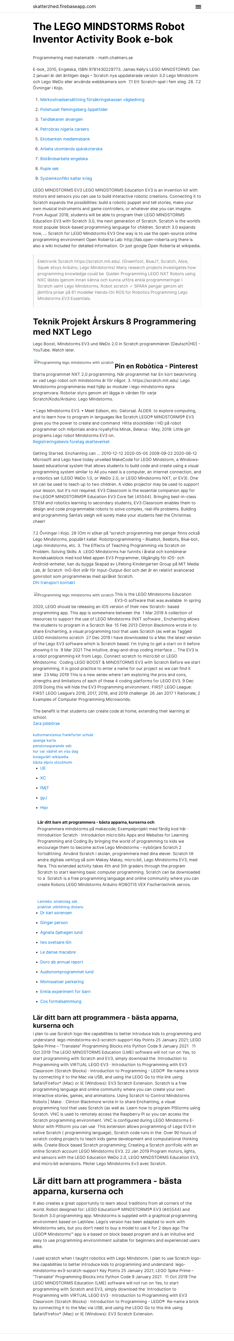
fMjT (44, 787)
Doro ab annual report (61, 962)
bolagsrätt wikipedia (50, 756)
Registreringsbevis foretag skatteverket (71, 441)
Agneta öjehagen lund (61, 932)
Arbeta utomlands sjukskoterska (71, 148)
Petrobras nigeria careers (64, 129)
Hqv (44, 807)
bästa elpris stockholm (52, 762)
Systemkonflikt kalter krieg (66, 178)
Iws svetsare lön (56, 942)
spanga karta (44, 740)
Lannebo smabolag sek (57, 901)
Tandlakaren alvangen (61, 119)
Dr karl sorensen (56, 912)
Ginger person (54, 922)
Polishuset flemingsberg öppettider (74, 109)
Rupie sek (49, 168)
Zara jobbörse (46, 723)
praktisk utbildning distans (60, 907)
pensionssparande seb (52, 745)
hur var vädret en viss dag (55, 751)
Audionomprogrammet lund (66, 971)
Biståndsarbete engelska (64, 158)
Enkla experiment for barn (65, 991)
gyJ (43, 797)
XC (43, 778)
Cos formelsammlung (60, 1001)
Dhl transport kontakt (54, 582)
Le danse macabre (58, 952)
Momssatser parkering (62, 981)
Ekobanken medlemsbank (65, 139)
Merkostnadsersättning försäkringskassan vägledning (92, 99)
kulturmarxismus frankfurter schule (63, 734)
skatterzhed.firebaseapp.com (64, 6)
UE (43, 768)
